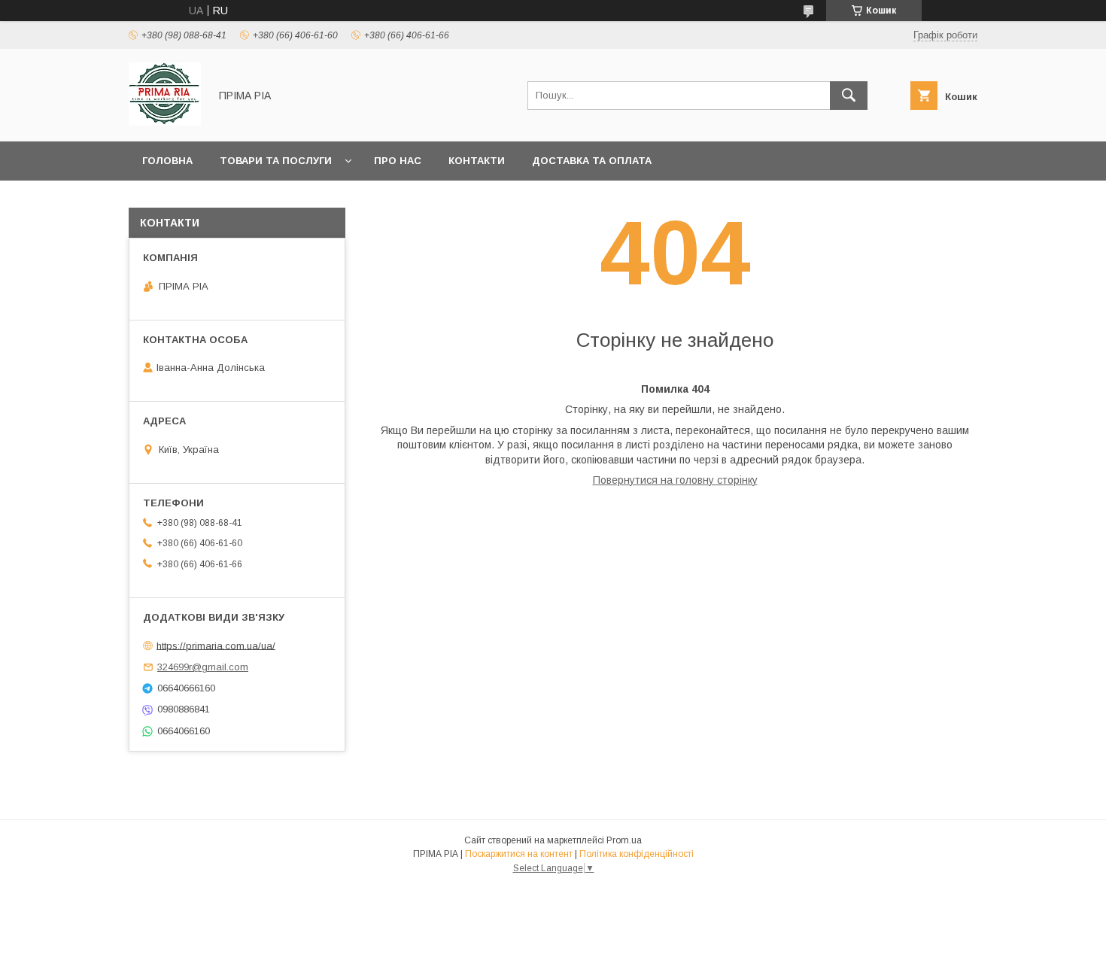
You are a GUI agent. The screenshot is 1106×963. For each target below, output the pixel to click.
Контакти (476, 160)
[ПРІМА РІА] (165, 122)
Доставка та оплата (592, 160)
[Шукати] (848, 95)
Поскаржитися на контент (519, 854)
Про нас (397, 160)
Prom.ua (624, 840)
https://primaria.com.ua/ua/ (215, 645)
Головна (167, 160)
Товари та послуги (276, 160)
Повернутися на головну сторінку (675, 480)
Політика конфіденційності (636, 854)
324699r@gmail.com (202, 667)
